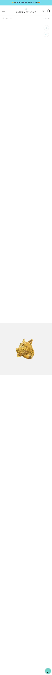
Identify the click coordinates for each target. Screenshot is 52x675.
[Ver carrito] (48, 10)
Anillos (46, 19)
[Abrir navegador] (3, 11)
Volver (8, 19)
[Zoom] (46, 27)
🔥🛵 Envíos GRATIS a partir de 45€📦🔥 (26, 2)
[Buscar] (44, 11)
